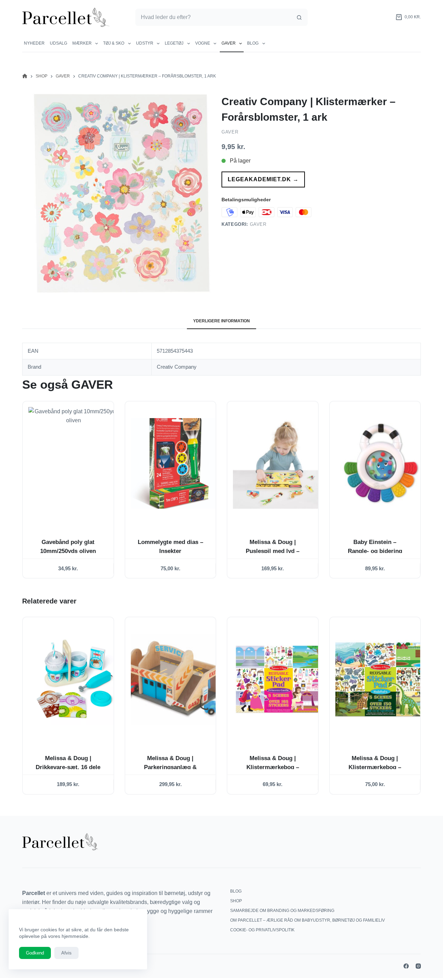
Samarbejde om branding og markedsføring (282, 910)
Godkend (35, 953)
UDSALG (58, 43)
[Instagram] (418, 966)
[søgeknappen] (299, 17)
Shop (236, 900)
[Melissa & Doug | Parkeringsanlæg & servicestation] (176, 679)
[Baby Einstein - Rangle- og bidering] (380, 463)
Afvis (66, 953)
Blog (253, 43)
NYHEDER (34, 43)
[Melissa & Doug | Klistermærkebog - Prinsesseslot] (278, 679)
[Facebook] (406, 966)
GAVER (229, 43)
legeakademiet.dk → (263, 179)
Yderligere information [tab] (221, 321)
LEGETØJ (174, 43)
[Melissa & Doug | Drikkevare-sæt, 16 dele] (73, 679)
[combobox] (213, 17)
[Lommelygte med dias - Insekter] (176, 463)
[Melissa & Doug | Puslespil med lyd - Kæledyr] (278, 463)
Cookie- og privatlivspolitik (262, 930)
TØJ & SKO (113, 43)
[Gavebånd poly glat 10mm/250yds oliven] (73, 463)
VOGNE (202, 43)
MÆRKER (82, 43)
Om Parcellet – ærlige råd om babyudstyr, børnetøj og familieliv (307, 920)
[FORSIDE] (24, 76)
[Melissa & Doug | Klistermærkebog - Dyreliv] (380, 679)
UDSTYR (144, 43)
